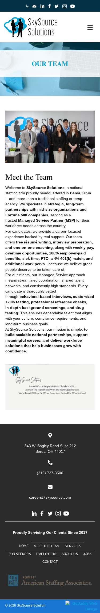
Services (73, 546)
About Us (70, 554)
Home (24, 546)
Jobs (87, 554)
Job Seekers (20, 554)
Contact (50, 562)
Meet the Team (46, 546)
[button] (34, 513)
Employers (46, 554)
